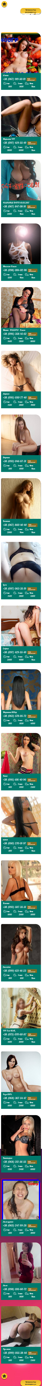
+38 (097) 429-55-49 (19, 143)
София (6, 648)
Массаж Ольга (9, 266)
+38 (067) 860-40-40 (19, 525)
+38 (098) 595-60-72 (19, 1289)
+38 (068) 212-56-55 (19, 1162)
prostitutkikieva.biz (14, 26)
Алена (5, 75)
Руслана (6, 1349)
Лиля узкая (8, 1221)
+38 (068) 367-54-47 (19, 1098)
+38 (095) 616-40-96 (19, 780)
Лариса (6, 393)
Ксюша (6, 903)
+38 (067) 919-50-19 (19, 79)
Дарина (6, 457)
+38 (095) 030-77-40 (19, 397)
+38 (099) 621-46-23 (19, 971)
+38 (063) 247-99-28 (19, 1225)
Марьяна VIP (9, 139)
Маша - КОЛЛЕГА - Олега (14, 330)
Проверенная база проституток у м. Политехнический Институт (31, 1383)
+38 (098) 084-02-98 (19, 270)
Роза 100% (7, 1094)
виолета (7, 967)
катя (5, 839)
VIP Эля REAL (9, 1030)
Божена (6, 521)
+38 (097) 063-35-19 (19, 589)
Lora (5, 584)
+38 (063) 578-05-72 (19, 716)
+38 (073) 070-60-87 (19, 1034)
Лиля (5, 1285)
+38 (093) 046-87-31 (19, 461)
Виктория (7, 1158)
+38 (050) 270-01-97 (19, 843)
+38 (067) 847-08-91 (19, 206)
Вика (5, 775)
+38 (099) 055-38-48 (19, 1353)
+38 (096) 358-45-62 (19, 334)
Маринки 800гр (10, 712)
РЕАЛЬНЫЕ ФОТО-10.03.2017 (16, 202)
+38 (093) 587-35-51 (19, 907)
